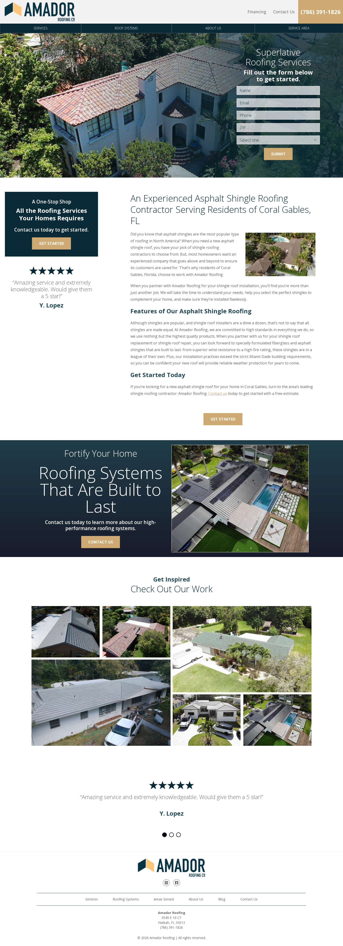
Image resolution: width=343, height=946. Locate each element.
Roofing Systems (126, 899)
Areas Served (164, 899)
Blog (221, 899)
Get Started (223, 419)
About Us (213, 28)
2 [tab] (171, 835)
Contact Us (284, 11)
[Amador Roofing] (40, 11)
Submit (278, 154)
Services (41, 28)
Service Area (298, 28)
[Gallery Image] (66, 631)
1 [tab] (164, 835)
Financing (257, 11)
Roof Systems (126, 28)
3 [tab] (178, 835)
